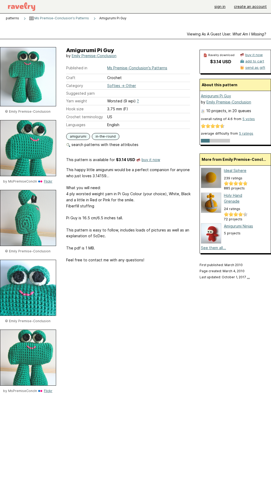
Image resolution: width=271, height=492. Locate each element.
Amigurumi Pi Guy (216, 96)
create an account (250, 6)
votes (248, 119)
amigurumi (78, 136)
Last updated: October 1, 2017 (225, 277)
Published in (76, 68)
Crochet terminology (84, 117)
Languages (75, 124)
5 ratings (246, 133)
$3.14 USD (220, 61)
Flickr (48, 181)
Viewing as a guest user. (226, 34)
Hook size (75, 109)
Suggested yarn (80, 93)
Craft (70, 77)
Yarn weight (76, 101)
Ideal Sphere (235, 170)
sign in (219, 6)
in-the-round (106, 136)
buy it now (151, 159)
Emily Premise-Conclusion (94, 55)
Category (74, 85)
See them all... (213, 247)
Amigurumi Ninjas (238, 226)
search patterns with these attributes (104, 144)
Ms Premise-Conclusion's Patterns (61, 18)
